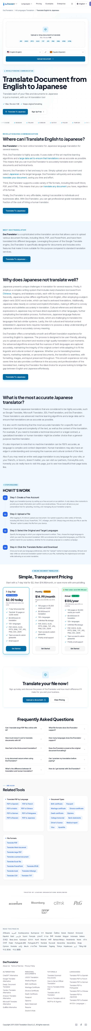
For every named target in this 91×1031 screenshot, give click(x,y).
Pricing (39, 4)
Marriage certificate (58, 808)
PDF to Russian (12, 818)
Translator (11, 4)
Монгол (43, 940)
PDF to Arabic (12, 808)
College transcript (57, 818)
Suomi (25, 936)
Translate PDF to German (79, 982)
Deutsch (71, 933)
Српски (6, 946)
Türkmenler (43, 946)
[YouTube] (85, 1024)
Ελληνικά (79, 933)
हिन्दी (51, 936)
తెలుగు (26, 946)
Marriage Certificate (32, 987)
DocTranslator (10, 962)
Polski (11, 943)
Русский (52, 943)
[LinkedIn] (76, 1024)
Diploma (70, 813)
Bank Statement (31, 1004)
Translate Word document (16, 847)
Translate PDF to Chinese (79, 991)
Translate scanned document (18, 857)
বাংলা (42, 933)
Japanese (14, 174)
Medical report (72, 823)
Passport (69, 804)
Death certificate (57, 813)
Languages (25, 4)
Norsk (79, 940)
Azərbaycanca (23, 933)
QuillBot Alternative (10, 1007)
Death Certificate (31, 994)
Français (32, 936)
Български (35, 933)
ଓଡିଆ (85, 940)
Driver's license (57, 823)
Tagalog (52, 946)
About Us (6, 966)
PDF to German (12, 813)
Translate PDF (12, 843)
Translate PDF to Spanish (79, 975)
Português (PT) (33, 943)
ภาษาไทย (33, 946)
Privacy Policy (30, 966)
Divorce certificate (76, 808)
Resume (28, 1007)
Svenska (14, 946)
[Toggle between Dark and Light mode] (72, 3)
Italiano (82, 936)
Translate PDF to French (78, 979)
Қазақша (22, 940)
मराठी (49, 940)
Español (6, 936)
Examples (49, 4)
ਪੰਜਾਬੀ (5, 943)
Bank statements (74, 818)
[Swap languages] (45, 52)
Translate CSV (12, 876)
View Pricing (59, 700)
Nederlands (70, 940)
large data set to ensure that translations (39, 158)
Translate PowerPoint (15, 866)
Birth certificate (56, 804)
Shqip (79, 943)
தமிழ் (20, 946)
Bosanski (49, 933)
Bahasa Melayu (58, 940)
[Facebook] (81, 1024)
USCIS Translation (31, 977)
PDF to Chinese (27, 808)
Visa (52, 827)
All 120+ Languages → (78, 1003)
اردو (75, 946)
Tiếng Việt (82, 946)
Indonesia (74, 936)
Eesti (12, 936)
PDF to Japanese (28, 818)
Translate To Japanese (16, 112)
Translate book (12, 871)
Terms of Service (17, 966)
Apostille (61, 827)
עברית (46, 936)
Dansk (63, 933)
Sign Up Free (37, 112)
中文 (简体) (7, 950)
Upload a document (34, 700)
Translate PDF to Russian (79, 1000)
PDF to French (27, 804)
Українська (68, 946)
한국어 (30, 940)
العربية (14, 933)
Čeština (56, 933)
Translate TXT (27, 876)
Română (44, 943)
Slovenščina (71, 943)
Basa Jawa (14, 940)
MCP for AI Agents (54, 1002)
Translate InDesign (29, 871)
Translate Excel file (14, 861)
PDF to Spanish (12, 804)
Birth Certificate (30, 984)
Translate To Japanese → (17, 259)
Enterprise (61, 4)
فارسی (18, 936)
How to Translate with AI (56, 998)
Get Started (16, 649)
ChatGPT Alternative (10, 975)
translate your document (15, 177)
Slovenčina (61, 943)
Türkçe (59, 946)
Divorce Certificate (32, 991)
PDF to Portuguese (29, 813)
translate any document (54, 186)
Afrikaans (6, 933)
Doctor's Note (30, 1011)
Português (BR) (20, 943)
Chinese (7, 293)
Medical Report (30, 981)
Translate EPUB (32, 866)
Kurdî (37, 940)
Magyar (66, 936)
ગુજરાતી (39, 936)
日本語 (5, 940)
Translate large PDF (14, 852)
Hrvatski (58, 936)
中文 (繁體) (17, 950)
